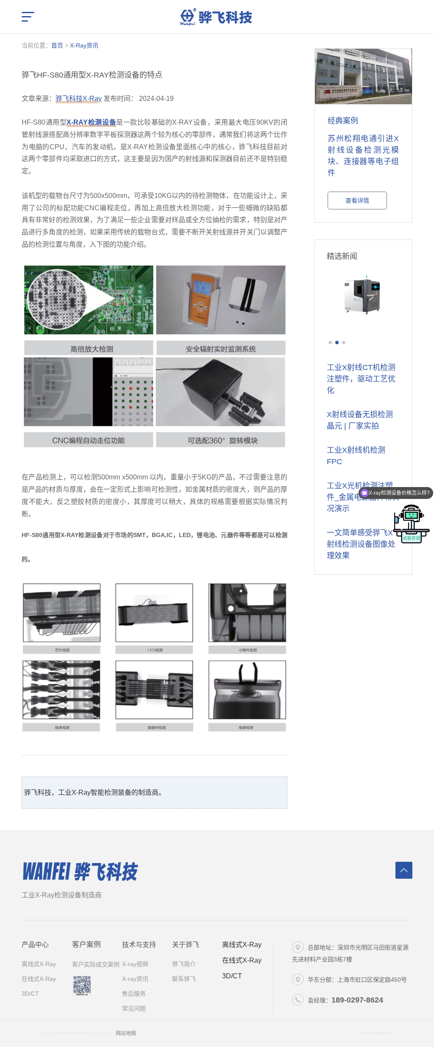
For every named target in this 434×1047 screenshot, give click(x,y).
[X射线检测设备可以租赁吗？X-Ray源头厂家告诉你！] (363, 300)
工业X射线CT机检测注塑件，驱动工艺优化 (361, 379)
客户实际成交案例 (96, 964)
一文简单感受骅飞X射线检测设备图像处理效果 (361, 544)
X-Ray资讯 (84, 45)
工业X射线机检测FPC (356, 456)
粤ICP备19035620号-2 (377, 1033)
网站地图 (126, 1033)
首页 (57, 45)
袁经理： (345, 1000)
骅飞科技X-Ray (79, 98)
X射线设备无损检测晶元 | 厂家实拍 (360, 420)
